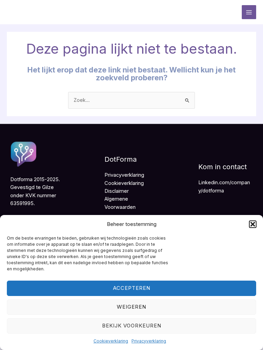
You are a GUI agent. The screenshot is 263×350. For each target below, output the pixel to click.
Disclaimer (116, 191)
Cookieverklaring (110, 341)
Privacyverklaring (149, 341)
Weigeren (131, 307)
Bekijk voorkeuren (131, 325)
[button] (252, 224)
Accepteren (131, 288)
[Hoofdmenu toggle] (249, 12)
